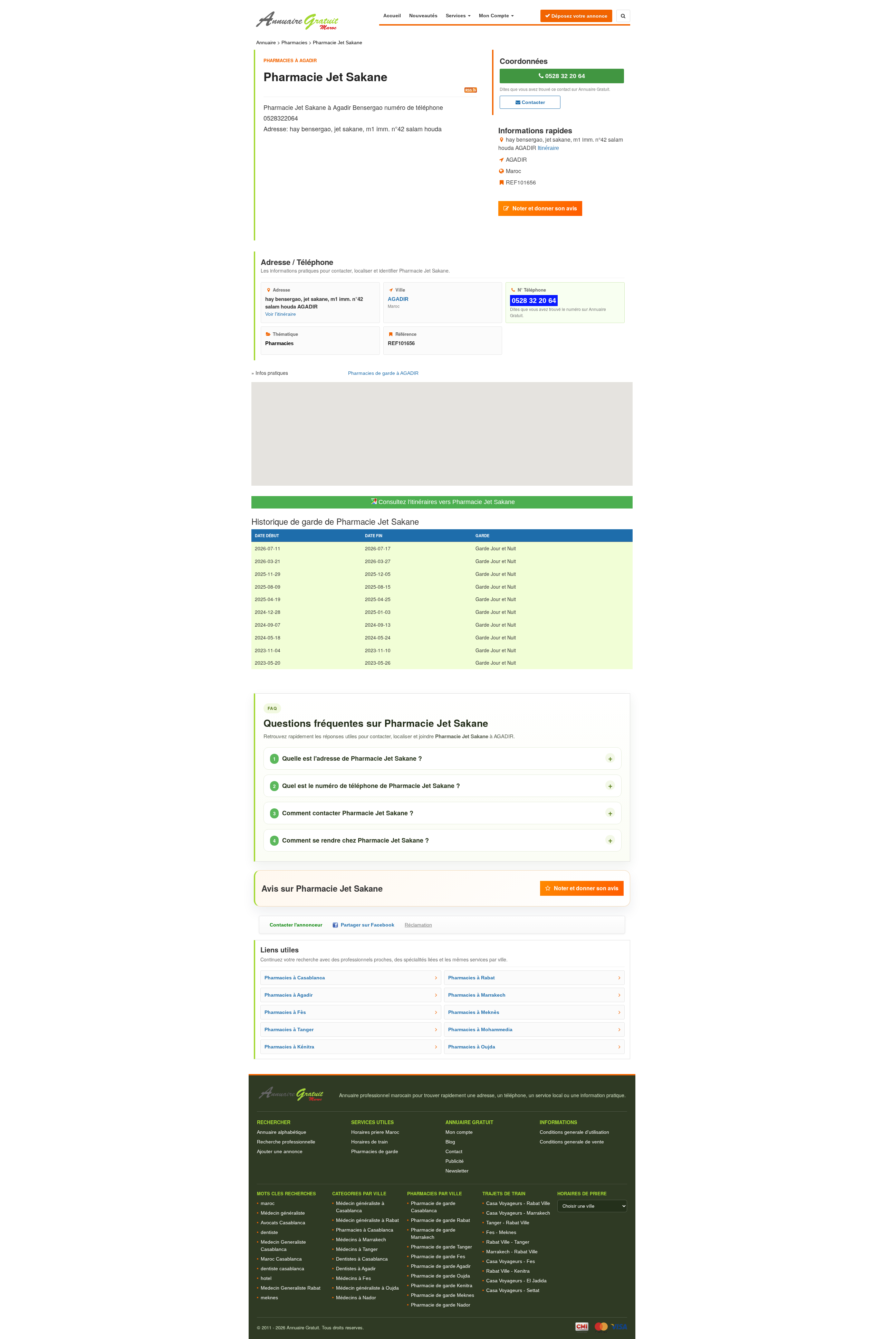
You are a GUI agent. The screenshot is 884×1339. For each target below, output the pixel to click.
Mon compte (459, 1132)
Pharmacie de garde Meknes (442, 1295)
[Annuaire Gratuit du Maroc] (316, 21)
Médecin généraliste (283, 1213)
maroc (268, 1203)
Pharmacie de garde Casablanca (433, 1206)
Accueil (392, 15)
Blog (450, 1142)
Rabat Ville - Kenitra (508, 1271)
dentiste (269, 1232)
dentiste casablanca (282, 1268)
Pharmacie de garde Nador (440, 1305)
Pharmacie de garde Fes (438, 1256)
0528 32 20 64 (564, 76)
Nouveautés (423, 15)
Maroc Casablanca (281, 1259)
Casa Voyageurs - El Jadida (516, 1280)
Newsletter (457, 1171)
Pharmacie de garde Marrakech (433, 1233)
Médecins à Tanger (357, 1249)
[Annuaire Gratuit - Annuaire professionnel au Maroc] (295, 1094)
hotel (266, 1278)
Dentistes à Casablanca (362, 1259)
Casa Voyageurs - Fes (510, 1261)
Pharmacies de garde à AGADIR (383, 373)
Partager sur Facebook (366, 925)
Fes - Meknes (501, 1232)
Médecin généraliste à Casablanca (360, 1206)
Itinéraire (548, 148)
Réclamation (418, 925)
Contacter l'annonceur (296, 925)
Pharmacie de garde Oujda (440, 1276)
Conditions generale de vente (572, 1142)
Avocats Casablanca (283, 1222)
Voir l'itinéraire (280, 314)
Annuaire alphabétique (281, 1132)
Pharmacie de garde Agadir (441, 1266)
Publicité (454, 1161)
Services (456, 15)
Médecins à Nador (356, 1297)
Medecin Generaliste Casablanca (283, 1245)
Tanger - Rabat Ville (507, 1222)
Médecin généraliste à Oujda (367, 1288)
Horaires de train (369, 1142)
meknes (269, 1297)
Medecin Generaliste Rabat (290, 1288)
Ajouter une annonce (279, 1151)
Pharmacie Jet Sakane (337, 42)
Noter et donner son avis (544, 208)
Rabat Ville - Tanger (507, 1242)
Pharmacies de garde (374, 1151)
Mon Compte (494, 15)
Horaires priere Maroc (375, 1132)
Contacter (532, 102)
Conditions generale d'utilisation (574, 1132)
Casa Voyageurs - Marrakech (518, 1213)
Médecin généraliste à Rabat (367, 1220)
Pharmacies (294, 42)
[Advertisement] (370, 180)
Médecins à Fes (353, 1278)
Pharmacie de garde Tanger (441, 1247)
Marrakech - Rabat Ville (512, 1251)
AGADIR (398, 299)
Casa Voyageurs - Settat (512, 1290)
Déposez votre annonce (578, 16)
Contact (453, 1151)
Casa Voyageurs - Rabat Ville (518, 1203)
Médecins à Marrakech (361, 1239)
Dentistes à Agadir (356, 1268)
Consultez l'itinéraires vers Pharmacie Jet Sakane (446, 501)
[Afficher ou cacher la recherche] (623, 16)
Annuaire (266, 42)
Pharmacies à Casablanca (364, 1230)
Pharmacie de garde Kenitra (441, 1285)
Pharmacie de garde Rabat (440, 1220)
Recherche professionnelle (286, 1142)
